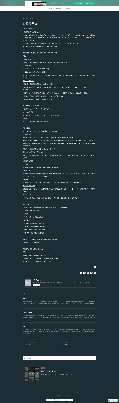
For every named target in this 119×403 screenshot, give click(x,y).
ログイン (89, 3)
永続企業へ (58, 8)
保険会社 (25, 298)
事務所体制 (67, 8)
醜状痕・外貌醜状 (28, 312)
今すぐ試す (79, 3)
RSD (24, 326)
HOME (50, 8)
